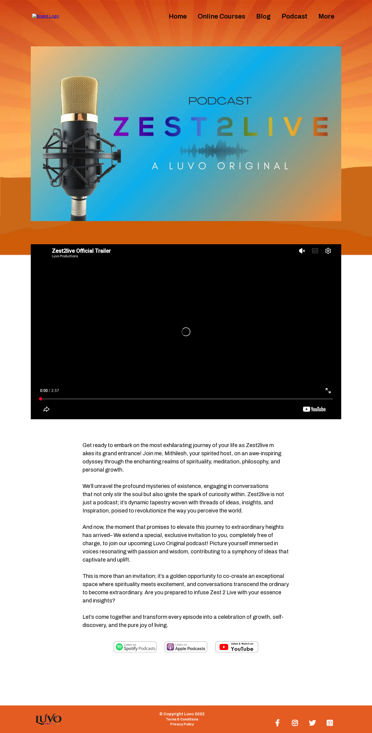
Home (178, 16)
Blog (263, 16)
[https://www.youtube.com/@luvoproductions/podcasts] (236, 646)
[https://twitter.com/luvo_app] (313, 722)
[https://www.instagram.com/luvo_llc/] (296, 722)
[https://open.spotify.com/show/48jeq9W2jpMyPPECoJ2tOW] (135, 646)
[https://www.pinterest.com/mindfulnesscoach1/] (331, 722)
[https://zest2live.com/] (45, 16)
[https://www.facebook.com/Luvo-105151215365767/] (279, 722)
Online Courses (221, 16)
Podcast (294, 16)
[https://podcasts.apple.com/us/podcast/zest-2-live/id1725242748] (186, 646)
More (326, 16)
